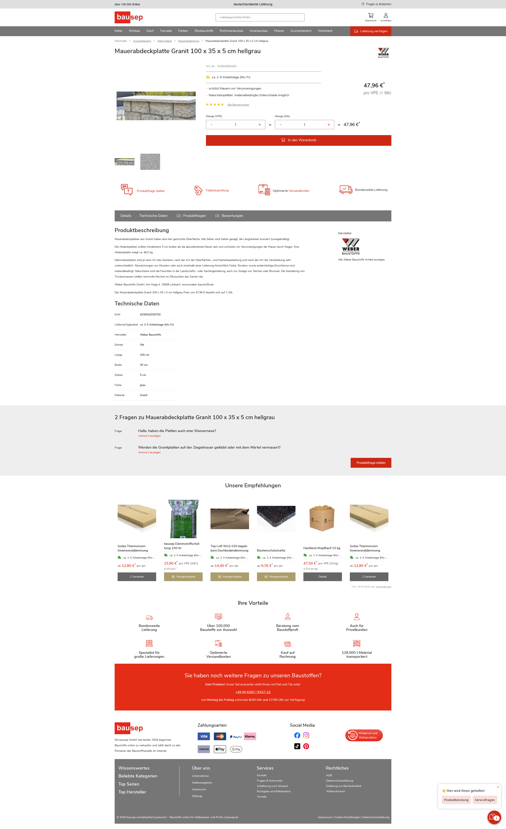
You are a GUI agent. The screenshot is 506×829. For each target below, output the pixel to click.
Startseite (121, 41)
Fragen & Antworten (378, 4)
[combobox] (260, 17)
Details (126, 215)
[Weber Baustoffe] (383, 57)
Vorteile (261, 797)
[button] (190, 105)
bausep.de (232, 817)
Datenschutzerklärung (339, 781)
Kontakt (262, 775)
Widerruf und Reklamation (367, 735)
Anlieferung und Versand (272, 786)
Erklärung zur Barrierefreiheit (343, 786)
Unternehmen (200, 776)
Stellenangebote (202, 783)
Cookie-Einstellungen (347, 817)
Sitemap (197, 796)
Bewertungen (229, 215)
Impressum (199, 789)
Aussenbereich (142, 41)
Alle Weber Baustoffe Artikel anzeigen (361, 260)
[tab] (253, 431)
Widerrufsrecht (336, 791)
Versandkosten (299, 191)
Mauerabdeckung (188, 41)
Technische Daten (153, 215)
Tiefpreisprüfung (217, 190)
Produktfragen (192, 215)
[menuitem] (119, 31)
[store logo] (135, 17)
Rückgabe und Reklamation (274, 791)
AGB (329, 775)
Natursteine (165, 41)
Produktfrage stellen (151, 191)
